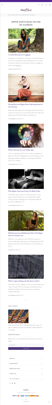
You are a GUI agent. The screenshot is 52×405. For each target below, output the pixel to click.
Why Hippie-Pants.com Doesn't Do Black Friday (24, 191)
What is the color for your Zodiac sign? (21, 150)
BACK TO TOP (26, 401)
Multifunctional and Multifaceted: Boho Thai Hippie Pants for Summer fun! (25, 234)
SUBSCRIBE (26, 348)
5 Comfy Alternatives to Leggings (19, 55)
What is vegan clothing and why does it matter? (23, 281)
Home (9, 14)
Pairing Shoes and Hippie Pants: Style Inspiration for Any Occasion (25, 105)
